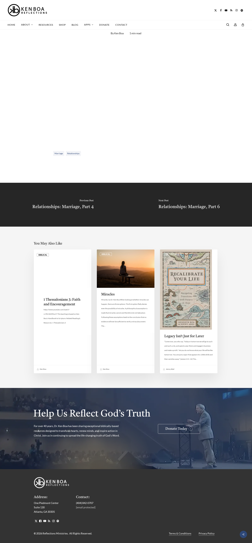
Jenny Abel (170, 369)
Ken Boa (119, 33)
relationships (73, 153)
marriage (59, 153)
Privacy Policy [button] (207, 533)
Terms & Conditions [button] (180, 533)
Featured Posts (173, 254)
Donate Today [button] (176, 429)
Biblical (42, 255)
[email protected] (85, 507)
